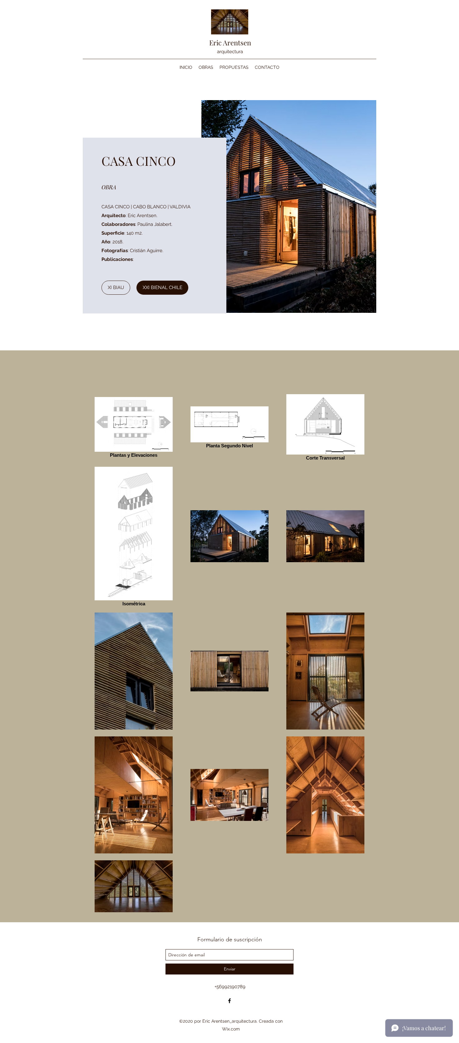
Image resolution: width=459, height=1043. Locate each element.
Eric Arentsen (230, 42)
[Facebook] (229, 1001)
